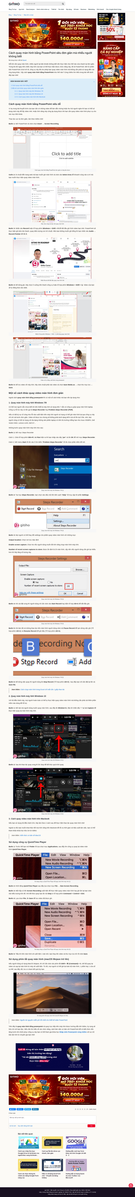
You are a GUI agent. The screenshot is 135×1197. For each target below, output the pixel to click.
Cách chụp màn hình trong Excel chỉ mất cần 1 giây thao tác (42, 689)
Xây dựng (69, 9)
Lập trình (21, 9)
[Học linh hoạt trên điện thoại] (113, 26)
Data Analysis (30, 9)
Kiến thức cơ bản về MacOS (30, 835)
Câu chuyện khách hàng (113, 9)
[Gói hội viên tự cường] (113, 69)
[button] (94, 82)
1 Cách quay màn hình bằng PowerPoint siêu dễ (26, 85)
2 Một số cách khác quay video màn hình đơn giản (27, 88)
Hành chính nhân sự (43, 9)
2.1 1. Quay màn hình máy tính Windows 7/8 (29, 91)
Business (83, 9)
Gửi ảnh (13, 1126)
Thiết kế (53, 9)
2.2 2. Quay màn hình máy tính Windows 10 (29, 94)
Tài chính (61, 9)
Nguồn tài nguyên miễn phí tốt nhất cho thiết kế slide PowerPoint (43, 1020)
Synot (24, 60)
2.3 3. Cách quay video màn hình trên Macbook (30, 97)
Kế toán (76, 9)
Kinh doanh (100, 9)
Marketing (91, 9)
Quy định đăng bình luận (25, 1126)
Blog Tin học (13, 9)
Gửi (91, 1126)
